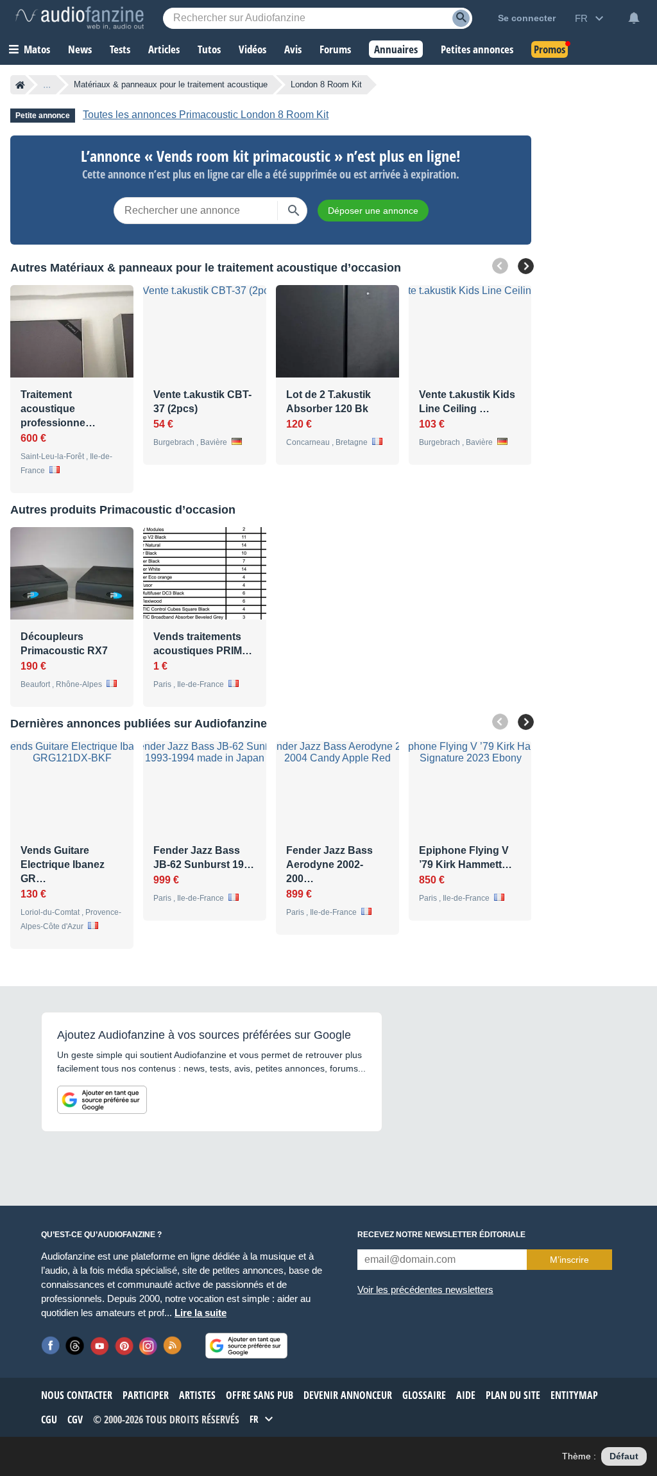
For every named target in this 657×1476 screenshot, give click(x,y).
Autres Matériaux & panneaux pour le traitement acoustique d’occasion (205, 267)
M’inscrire (569, 1260)
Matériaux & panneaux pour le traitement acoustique (171, 84)
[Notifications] (634, 18)
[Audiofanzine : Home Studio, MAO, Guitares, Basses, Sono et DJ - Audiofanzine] (79, 18)
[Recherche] (461, 18)
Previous (500, 266)
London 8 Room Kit (326, 84)
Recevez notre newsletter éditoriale (441, 1234)
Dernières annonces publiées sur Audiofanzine (138, 723)
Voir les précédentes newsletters (425, 1289)
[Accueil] (20, 84)
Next (526, 266)
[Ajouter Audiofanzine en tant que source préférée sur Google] (102, 1100)
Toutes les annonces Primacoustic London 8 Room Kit (205, 114)
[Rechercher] (294, 210)
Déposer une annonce (373, 210)
